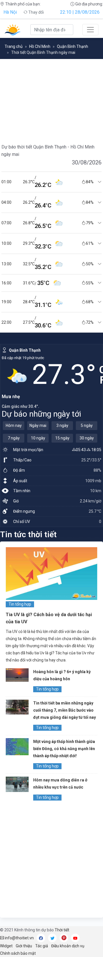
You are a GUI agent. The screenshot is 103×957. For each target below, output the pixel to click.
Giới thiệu (24, 946)
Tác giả (41, 946)
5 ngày (87, 425)
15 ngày (62, 438)
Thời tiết (62, 930)
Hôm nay (14, 425)
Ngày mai (37, 425)
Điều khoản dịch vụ (67, 946)
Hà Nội (10, 12)
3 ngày (62, 425)
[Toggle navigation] (90, 29)
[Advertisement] (51, 860)
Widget (6, 946)
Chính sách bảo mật (18, 953)
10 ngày (38, 438)
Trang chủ (14, 46)
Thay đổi (35, 12)
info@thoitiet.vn (19, 938)
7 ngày (14, 438)
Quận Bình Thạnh (72, 46)
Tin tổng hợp (20, 604)
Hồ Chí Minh (39, 46)
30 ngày (87, 438)
